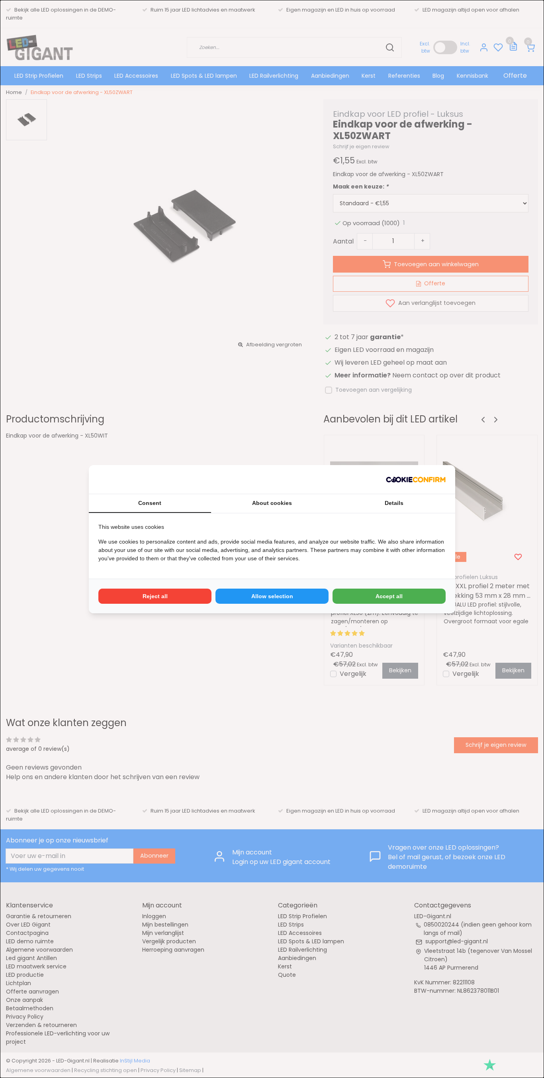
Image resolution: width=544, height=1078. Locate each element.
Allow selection (272, 596)
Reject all (155, 596)
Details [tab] (394, 503)
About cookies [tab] (272, 503)
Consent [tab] (149, 503)
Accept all (389, 596)
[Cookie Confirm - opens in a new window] (416, 479)
